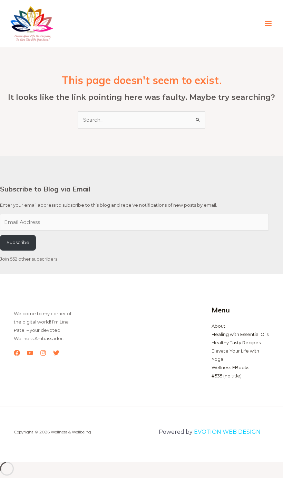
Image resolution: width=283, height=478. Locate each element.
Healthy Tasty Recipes (236, 342)
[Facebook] (17, 353)
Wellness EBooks (230, 367)
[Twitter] (56, 353)
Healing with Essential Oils (240, 334)
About (218, 326)
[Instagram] (43, 353)
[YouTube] (30, 353)
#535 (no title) (227, 375)
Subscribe (18, 242)
